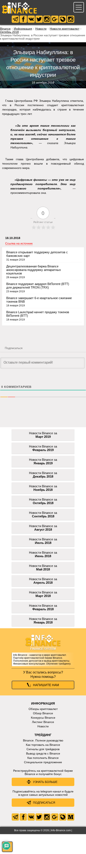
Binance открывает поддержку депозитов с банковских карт (37, 253)
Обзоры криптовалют (43, 709)
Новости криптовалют (64, 28)
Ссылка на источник (19, 243)
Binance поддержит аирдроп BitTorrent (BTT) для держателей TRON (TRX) (37, 285)
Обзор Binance (43, 713)
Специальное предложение (43, 762)
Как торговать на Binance (43, 744)
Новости (41, 28)
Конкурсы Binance (43, 717)
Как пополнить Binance (43, 757)
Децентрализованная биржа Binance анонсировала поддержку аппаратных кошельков (33, 269)
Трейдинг (43, 735)
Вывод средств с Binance (43, 753)
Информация (23, 28)
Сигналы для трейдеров (43, 749)
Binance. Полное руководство (43, 740)
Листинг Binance (43, 722)
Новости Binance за (43, 434)
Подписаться (44, 802)
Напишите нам (46, 685)
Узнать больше (45, 782)
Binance (5, 28)
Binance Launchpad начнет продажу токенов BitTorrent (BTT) (37, 313)
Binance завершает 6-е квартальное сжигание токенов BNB (39, 299)
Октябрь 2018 (9, 32)
